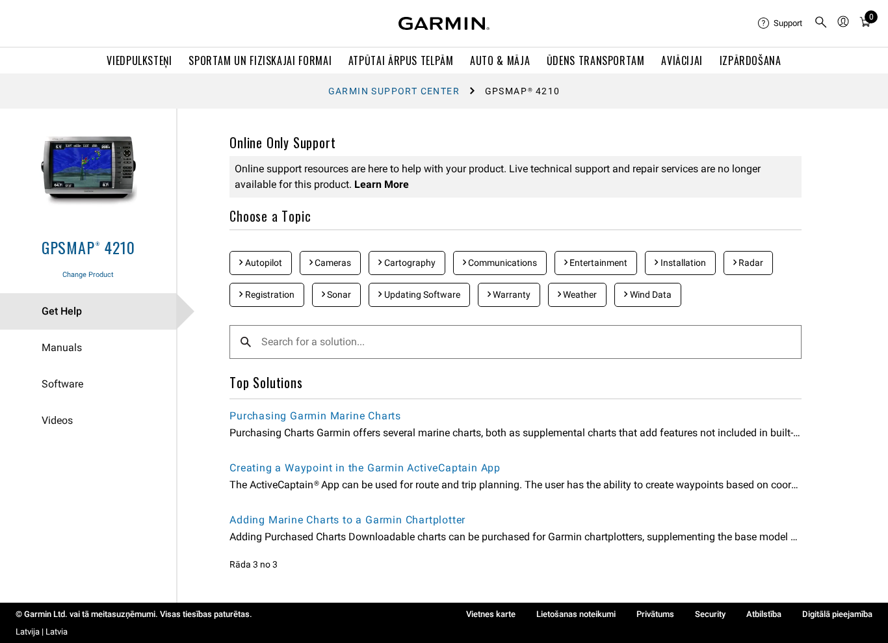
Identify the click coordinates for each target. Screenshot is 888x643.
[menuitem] (780, 23)
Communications (501, 262)
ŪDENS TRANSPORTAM (596, 60)
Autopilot (262, 262)
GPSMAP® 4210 (88, 247)
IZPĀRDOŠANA (750, 60)
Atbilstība (763, 614)
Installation (682, 262)
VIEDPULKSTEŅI (139, 60)
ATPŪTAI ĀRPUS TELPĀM (401, 60)
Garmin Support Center (394, 91)
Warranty (510, 294)
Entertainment (597, 262)
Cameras (332, 262)
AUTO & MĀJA (500, 60)
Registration (268, 294)
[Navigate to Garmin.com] (444, 23)
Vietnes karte (491, 614)
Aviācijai (682, 60)
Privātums (655, 614)
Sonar (338, 294)
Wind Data (650, 294)
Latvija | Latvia (42, 631)
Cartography (409, 262)
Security (710, 614)
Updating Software (421, 294)
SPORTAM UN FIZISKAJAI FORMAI (260, 60)
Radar (750, 262)
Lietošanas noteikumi (576, 614)
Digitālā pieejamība (837, 614)
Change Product (88, 274)
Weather (579, 294)
